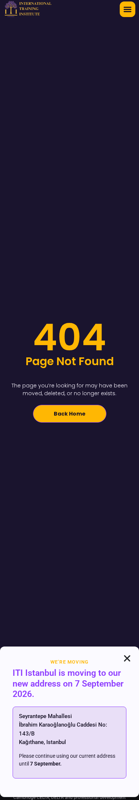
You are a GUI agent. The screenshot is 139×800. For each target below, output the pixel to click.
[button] (127, 9)
